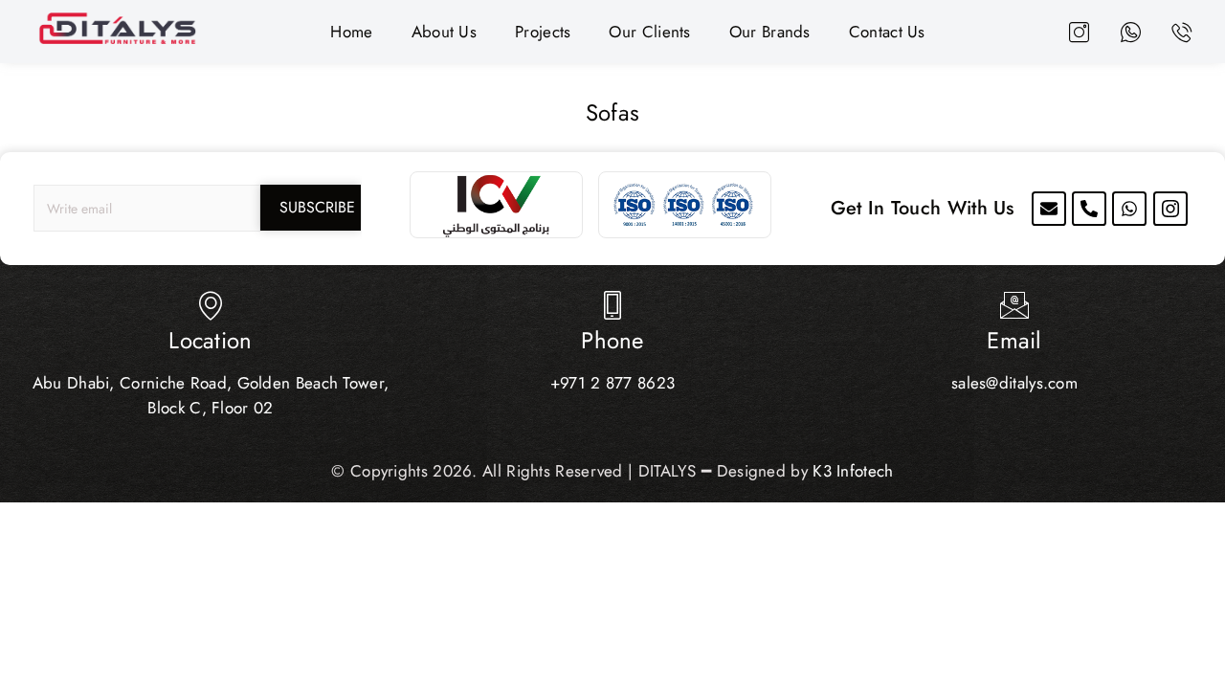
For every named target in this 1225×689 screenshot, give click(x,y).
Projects (542, 31)
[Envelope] (1049, 208)
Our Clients (649, 31)
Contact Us (887, 31)
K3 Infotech (853, 470)
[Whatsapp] (1129, 208)
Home (351, 31)
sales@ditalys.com (1014, 382)
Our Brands (770, 31)
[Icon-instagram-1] (1170, 208)
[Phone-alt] (1089, 208)
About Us (444, 31)
